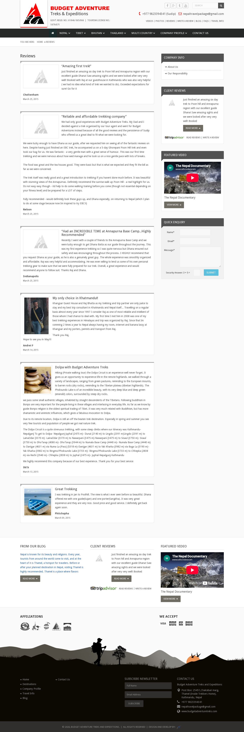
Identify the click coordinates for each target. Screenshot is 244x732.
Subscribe (134, 703)
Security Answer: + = (178, 272)
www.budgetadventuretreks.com (199, 711)
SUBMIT (211, 272)
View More (173, 204)
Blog (25, 698)
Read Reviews (193, 138)
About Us (173, 66)
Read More (192, 128)
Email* (171, 241)
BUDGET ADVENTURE (79, 7)
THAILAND (116, 33)
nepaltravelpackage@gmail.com (203, 14)
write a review (185, 21)
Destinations (29, 684)
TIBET (79, 33)
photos (160, 21)
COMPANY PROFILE (172, 33)
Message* (169, 250)
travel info (217, 21)
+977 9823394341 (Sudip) (159, 14)
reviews (170, 21)
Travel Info (28, 693)
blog (198, 21)
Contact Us (200, 33)
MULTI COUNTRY (141, 33)
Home (40, 42)
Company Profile (32, 688)
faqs (206, 21)
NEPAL (63, 33)
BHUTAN (96, 33)
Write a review (211, 138)
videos (149, 21)
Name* (170, 232)
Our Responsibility (178, 73)
